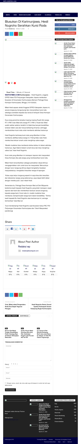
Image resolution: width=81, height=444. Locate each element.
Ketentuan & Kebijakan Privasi (63, 439)
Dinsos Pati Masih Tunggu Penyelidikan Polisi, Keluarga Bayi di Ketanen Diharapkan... (44, 407)
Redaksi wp (12, 28)
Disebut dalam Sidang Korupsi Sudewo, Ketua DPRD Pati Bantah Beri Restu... (70, 56)
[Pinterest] (16, 34)
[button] (75, 15)
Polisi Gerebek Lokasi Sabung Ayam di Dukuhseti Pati (70, 92)
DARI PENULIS (24, 316)
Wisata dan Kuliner (25, 15)
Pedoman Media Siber (50, 442)
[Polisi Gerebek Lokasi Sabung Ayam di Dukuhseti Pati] (59, 94)
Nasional (57, 412)
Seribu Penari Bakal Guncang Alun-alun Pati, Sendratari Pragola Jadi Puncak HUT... (69, 46)
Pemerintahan (59, 421)
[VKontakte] (19, 423)
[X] (11, 34)
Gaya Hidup (37, 15)
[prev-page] (48, 316)
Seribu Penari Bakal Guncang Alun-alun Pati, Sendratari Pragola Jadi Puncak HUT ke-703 (27, 334)
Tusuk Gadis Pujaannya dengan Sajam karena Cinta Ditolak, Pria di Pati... (69, 65)
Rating (7, 364)
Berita (8, 15)
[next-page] (50, 316)
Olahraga (48, 15)
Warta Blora (58, 418)
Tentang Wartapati (42, 439)
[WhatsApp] (21, 34)
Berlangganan (70, 33)
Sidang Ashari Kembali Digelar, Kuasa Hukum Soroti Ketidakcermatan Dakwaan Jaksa (69, 84)
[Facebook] (7, 34)
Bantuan (70, 442)
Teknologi (58, 15)
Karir (64, 442)
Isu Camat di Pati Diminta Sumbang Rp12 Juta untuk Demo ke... (44, 427)
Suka (73, 25)
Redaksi (51, 439)
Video (15, 15)
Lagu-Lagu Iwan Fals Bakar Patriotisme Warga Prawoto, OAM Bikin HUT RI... (70, 74)
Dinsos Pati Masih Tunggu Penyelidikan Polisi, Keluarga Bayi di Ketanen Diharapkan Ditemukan (12, 334)
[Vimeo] (15, 423)
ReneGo (67, 15)
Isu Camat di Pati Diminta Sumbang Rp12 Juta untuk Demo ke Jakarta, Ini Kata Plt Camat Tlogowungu (44, 334)
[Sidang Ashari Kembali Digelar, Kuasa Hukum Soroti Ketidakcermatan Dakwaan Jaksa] (59, 83)
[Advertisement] (53, 7)
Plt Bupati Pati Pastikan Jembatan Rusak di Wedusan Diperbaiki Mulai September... (69, 103)
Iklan (59, 442)
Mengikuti (71, 29)
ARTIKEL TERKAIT (12, 316)
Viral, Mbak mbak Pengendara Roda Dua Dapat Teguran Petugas (15, 306)
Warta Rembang (60, 415)
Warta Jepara (59, 410)
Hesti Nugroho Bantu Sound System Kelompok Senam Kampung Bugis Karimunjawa (41, 306)
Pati (6, 328)
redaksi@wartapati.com (30, 251)
